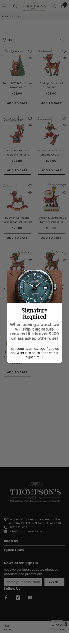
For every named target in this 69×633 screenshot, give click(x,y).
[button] (11, 274)
